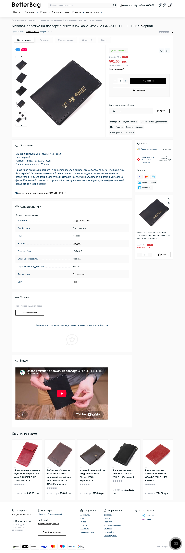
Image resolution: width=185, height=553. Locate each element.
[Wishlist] (15, 467)
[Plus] (125, 80)
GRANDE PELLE (32, 32)
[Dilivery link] (169, 159)
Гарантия (108, 522)
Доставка (108, 515)
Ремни (44, 12)
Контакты (108, 529)
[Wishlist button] (161, 50)
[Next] (21, 125)
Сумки (16, 12)
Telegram (150, 515)
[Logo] (26, 5)
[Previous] (21, 57)
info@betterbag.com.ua (48, 523)
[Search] (114, 5)
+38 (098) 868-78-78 (21, 514)
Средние (77, 243)
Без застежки (79, 274)
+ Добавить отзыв (30, 312)
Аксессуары (93, 12)
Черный (76, 282)
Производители (110, 536)
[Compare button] (167, 50)
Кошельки (30, 12)
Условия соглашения (112, 525)
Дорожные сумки (61, 12)
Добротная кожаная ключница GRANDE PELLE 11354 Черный (123, 473)
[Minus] (115, 80)
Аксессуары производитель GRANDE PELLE (42, 193)
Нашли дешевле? (116, 69)
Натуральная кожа (81, 220)
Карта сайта (109, 532)
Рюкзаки (77, 12)
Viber (149, 520)
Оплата (107, 518)
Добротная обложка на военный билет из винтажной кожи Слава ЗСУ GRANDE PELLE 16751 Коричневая (59, 477)
